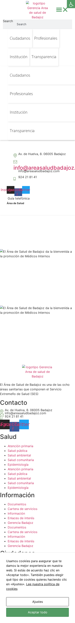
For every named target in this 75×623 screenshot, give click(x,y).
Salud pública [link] (17, 451)
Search (8, 21)
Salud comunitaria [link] (21, 460)
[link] (71, 4)
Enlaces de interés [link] (21, 518)
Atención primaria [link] (20, 446)
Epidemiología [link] (18, 464)
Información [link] (16, 513)
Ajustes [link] (37, 602)
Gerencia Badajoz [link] (20, 523)
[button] (62, 9)
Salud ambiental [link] (19, 455)
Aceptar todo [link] (37, 612)
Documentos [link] (17, 504)
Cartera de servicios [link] (22, 509)
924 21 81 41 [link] (27, 177)
